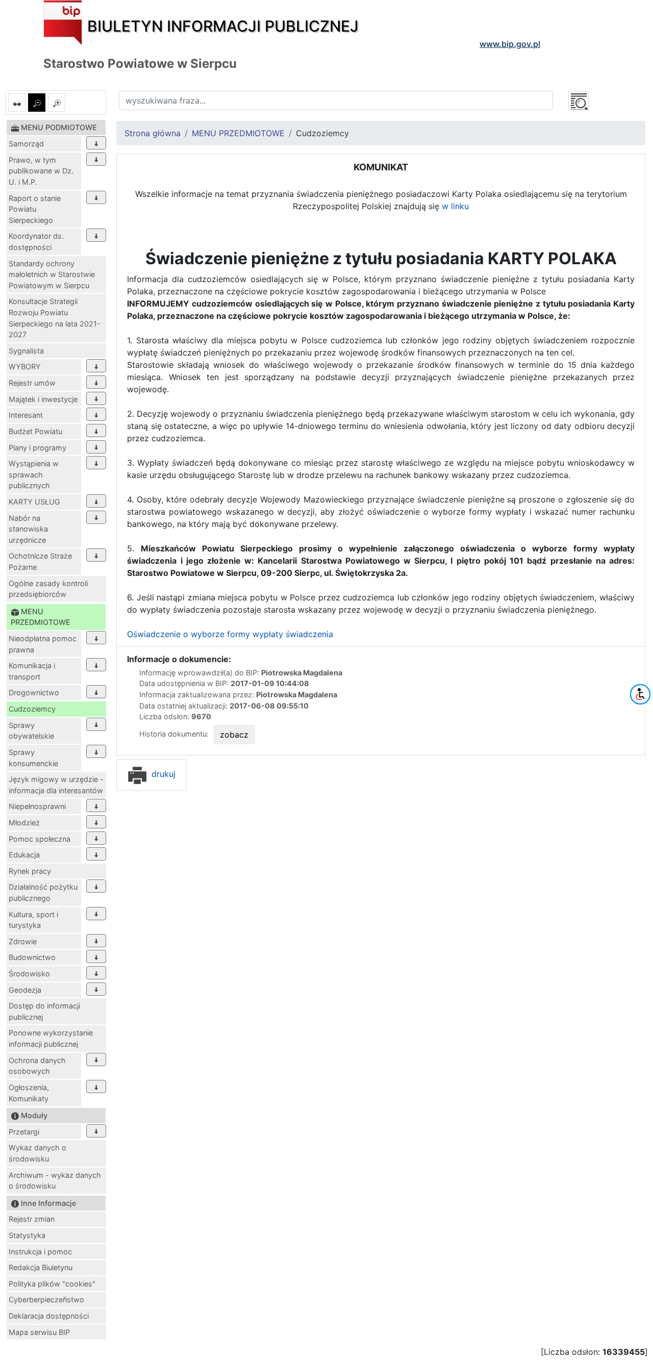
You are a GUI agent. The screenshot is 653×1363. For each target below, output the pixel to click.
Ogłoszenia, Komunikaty (29, 1093)
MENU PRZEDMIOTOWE (238, 133)
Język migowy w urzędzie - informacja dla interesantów (56, 785)
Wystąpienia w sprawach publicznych (34, 474)
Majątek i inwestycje (43, 399)
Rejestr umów (32, 382)
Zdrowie (23, 941)
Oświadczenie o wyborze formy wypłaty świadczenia (230, 634)
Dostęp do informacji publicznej (44, 1011)
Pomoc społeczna (39, 839)
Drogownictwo (34, 692)
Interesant (26, 415)
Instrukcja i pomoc (40, 1251)
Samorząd (26, 143)
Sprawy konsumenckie (33, 758)
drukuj (162, 774)
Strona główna (152, 133)
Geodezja (25, 990)
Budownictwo (32, 957)
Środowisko (29, 973)
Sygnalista (26, 350)
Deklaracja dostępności (49, 1315)
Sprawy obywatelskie (31, 731)
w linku (455, 206)
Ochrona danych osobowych (37, 1066)
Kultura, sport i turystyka (33, 920)
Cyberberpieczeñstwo (46, 1299)
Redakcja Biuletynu (40, 1267)
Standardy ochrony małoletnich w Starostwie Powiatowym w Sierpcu (52, 274)
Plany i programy (37, 447)
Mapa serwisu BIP (39, 1332)
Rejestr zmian (32, 1219)
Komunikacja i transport (32, 671)
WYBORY (25, 366)
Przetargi (24, 1131)
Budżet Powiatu (35, 431)
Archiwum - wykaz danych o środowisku (55, 1181)
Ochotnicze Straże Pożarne (40, 561)
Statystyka (27, 1235)
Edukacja (24, 854)
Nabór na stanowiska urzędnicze (28, 529)
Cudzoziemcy (32, 708)
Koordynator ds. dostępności (36, 241)
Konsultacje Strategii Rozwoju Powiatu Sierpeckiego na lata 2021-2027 (55, 318)
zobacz (234, 734)
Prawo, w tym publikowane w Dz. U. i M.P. (41, 171)
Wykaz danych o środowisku (37, 1153)
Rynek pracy (30, 871)
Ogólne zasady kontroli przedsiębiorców (48, 589)
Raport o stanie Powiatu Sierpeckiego (35, 209)
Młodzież (24, 822)
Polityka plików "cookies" (52, 1283)
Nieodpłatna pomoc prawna (43, 644)
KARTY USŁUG (34, 501)
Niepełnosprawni (37, 806)
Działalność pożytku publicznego (43, 892)
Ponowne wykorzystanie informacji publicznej (51, 1038)
